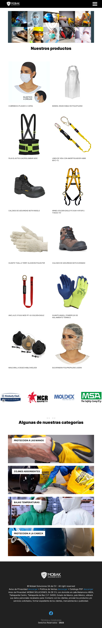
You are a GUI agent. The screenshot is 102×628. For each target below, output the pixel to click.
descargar (33, 589)
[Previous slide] (3, 400)
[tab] (47, 418)
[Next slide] (98, 400)
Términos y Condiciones (51, 620)
